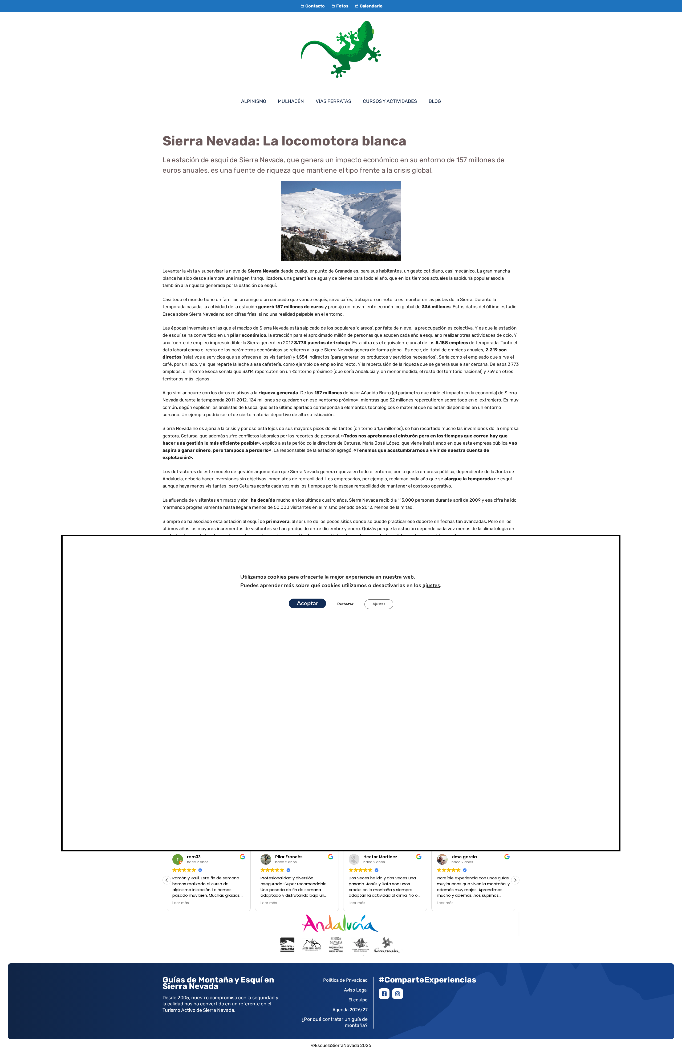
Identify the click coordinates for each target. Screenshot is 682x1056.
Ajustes (378, 604)
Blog (435, 101)
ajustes (431, 585)
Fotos (342, 6)
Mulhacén (291, 101)
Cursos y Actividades (390, 101)
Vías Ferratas (333, 101)
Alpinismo (253, 101)
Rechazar (345, 604)
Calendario (371, 6)
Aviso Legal (356, 990)
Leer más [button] (180, 903)
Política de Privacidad (345, 980)
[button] (515, 880)
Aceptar (307, 603)
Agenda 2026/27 (350, 1009)
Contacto (315, 6)
